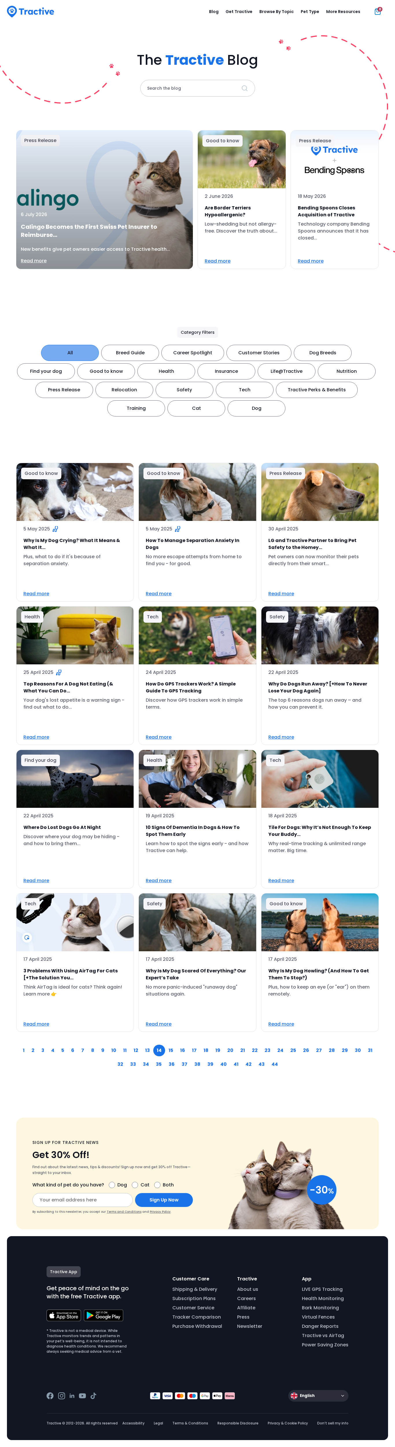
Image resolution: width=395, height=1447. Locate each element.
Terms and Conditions (124, 1212)
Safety (184, 389)
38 (197, 1064)
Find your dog (46, 371)
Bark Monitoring (320, 1307)
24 (280, 1050)
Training (136, 408)
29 (345, 1050)
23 (267, 1050)
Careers (246, 1298)
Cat (196, 408)
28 (332, 1050)
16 (182, 1050)
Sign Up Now (164, 1200)
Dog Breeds (322, 352)
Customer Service (193, 1307)
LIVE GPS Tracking (322, 1289)
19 (217, 1050)
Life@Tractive (286, 371)
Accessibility (133, 1423)
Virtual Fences (318, 1317)
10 (113, 1050)
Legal (158, 1423)
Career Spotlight (192, 352)
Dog (256, 408)
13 (147, 1050)
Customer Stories (259, 352)
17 (194, 1050)
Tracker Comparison (196, 1317)
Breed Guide (130, 352)
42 (249, 1064)
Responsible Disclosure (238, 1423)
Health (166, 371)
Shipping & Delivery (194, 1289)
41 (236, 1064)
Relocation (124, 389)
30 (358, 1050)
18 (206, 1050)
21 (242, 1050)
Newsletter (249, 1326)
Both (168, 1184)
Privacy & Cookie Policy (288, 1423)
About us (247, 1289)
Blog (214, 11)
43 (262, 1064)
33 (133, 1064)
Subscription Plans (194, 1298)
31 (370, 1050)
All (70, 352)
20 (230, 1050)
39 (210, 1064)
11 (125, 1050)
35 (159, 1064)
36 (172, 1064)
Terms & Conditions (190, 1423)
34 (146, 1064)
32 (120, 1064)
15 (171, 1050)
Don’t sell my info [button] (332, 1423)
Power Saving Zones (325, 1344)
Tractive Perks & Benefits (317, 389)
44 (275, 1064)
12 (136, 1050)
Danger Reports (320, 1326)
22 (255, 1050)
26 (306, 1050)
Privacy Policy (160, 1212)
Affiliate (246, 1307)
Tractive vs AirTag (323, 1335)
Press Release (64, 389)
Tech (244, 389)
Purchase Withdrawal (197, 1326)
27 (319, 1050)
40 (223, 1064)
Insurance (226, 371)
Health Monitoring (323, 1298)
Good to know (106, 371)
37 (184, 1064)
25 (293, 1050)
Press (243, 1317)
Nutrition (347, 371)
